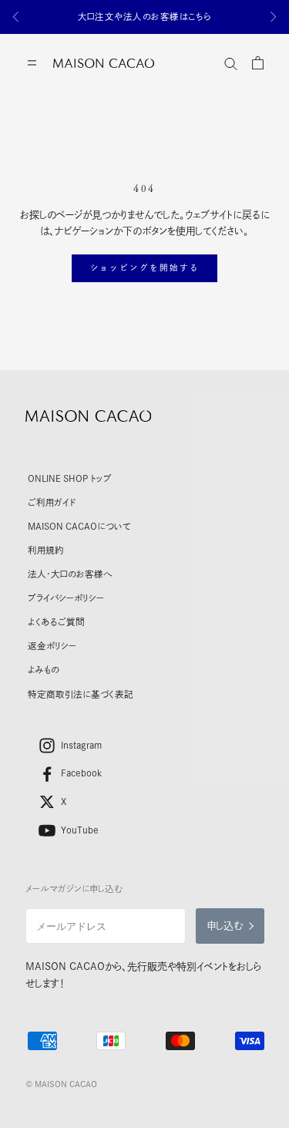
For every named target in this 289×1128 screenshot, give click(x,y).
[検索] (230, 62)
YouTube (80, 830)
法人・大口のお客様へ (70, 574)
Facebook (81, 773)
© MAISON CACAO (61, 1084)
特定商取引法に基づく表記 (80, 694)
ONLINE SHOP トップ (70, 478)
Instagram (81, 745)
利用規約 (46, 550)
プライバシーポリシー (66, 598)
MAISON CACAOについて (79, 526)
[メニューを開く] (32, 62)
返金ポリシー (52, 645)
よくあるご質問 (56, 622)
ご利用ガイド (52, 502)
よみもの (43, 669)
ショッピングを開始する (145, 267)
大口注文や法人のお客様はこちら (145, 16)
